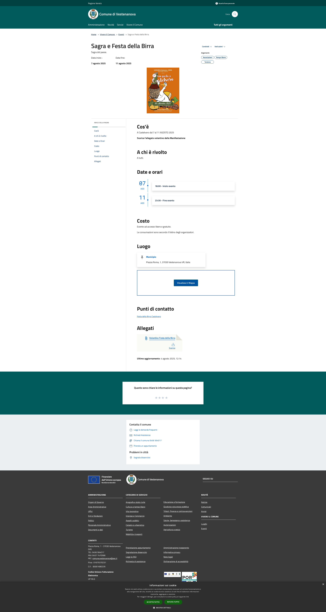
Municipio (151, 257)
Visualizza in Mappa (186, 282)
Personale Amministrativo (99, 525)
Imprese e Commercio (135, 515)
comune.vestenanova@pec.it (104, 558)
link (187, 597)
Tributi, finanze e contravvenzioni (178, 511)
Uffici (90, 511)
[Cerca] (235, 14)
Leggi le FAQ (131, 556)
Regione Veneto (95, 3)
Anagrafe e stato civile (135, 502)
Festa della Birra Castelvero (149, 316)
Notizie (204, 502)
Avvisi (203, 511)
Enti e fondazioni (95, 515)
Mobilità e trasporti (134, 534)
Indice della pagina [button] (101, 122)
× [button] (323, 584)
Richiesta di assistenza (135, 561)
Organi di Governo (96, 502)
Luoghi (204, 523)
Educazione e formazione (174, 502)
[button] (163, 607)
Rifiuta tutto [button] (173, 602)
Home (93, 34)
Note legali (168, 556)
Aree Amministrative (97, 506)
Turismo (129, 529)
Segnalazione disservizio (136, 552)
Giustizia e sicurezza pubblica (176, 506)
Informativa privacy (172, 552)
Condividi (205, 46)
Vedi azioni (219, 46)
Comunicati (206, 506)
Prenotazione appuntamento (138, 547)
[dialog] (163, 597)
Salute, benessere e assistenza (177, 520)
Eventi (121, 34)
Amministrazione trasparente (176, 547)
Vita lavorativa (132, 511)
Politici (91, 520)
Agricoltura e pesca (172, 529)
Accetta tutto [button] (153, 602)
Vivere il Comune (107, 34)
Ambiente (168, 515)
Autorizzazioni (170, 524)
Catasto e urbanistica (135, 525)
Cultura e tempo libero (135, 506)
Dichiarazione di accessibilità (176, 561)
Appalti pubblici (132, 520)
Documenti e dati (95, 529)
